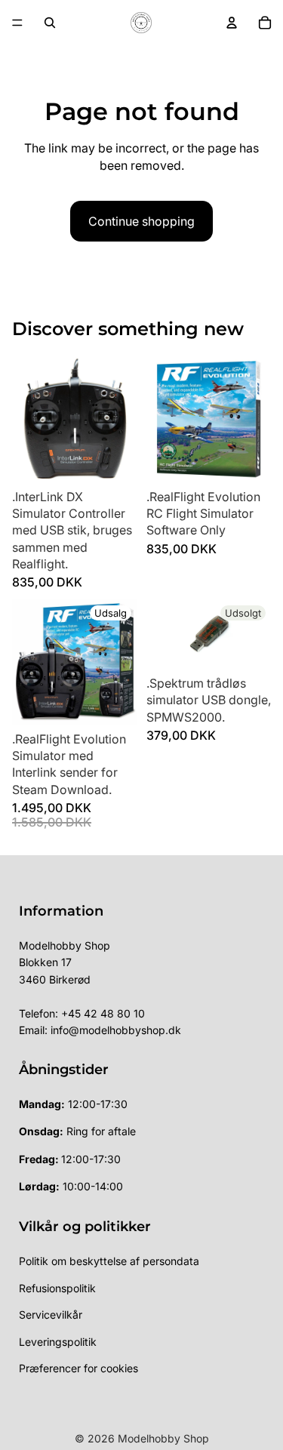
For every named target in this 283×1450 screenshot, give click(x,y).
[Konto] (231, 22)
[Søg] (49, 22)
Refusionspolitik (57, 1288)
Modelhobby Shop (163, 1438)
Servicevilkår (50, 1314)
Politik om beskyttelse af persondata (109, 1261)
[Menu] (17, 22)
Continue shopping (141, 221)
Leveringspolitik (58, 1341)
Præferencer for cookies (78, 1368)
